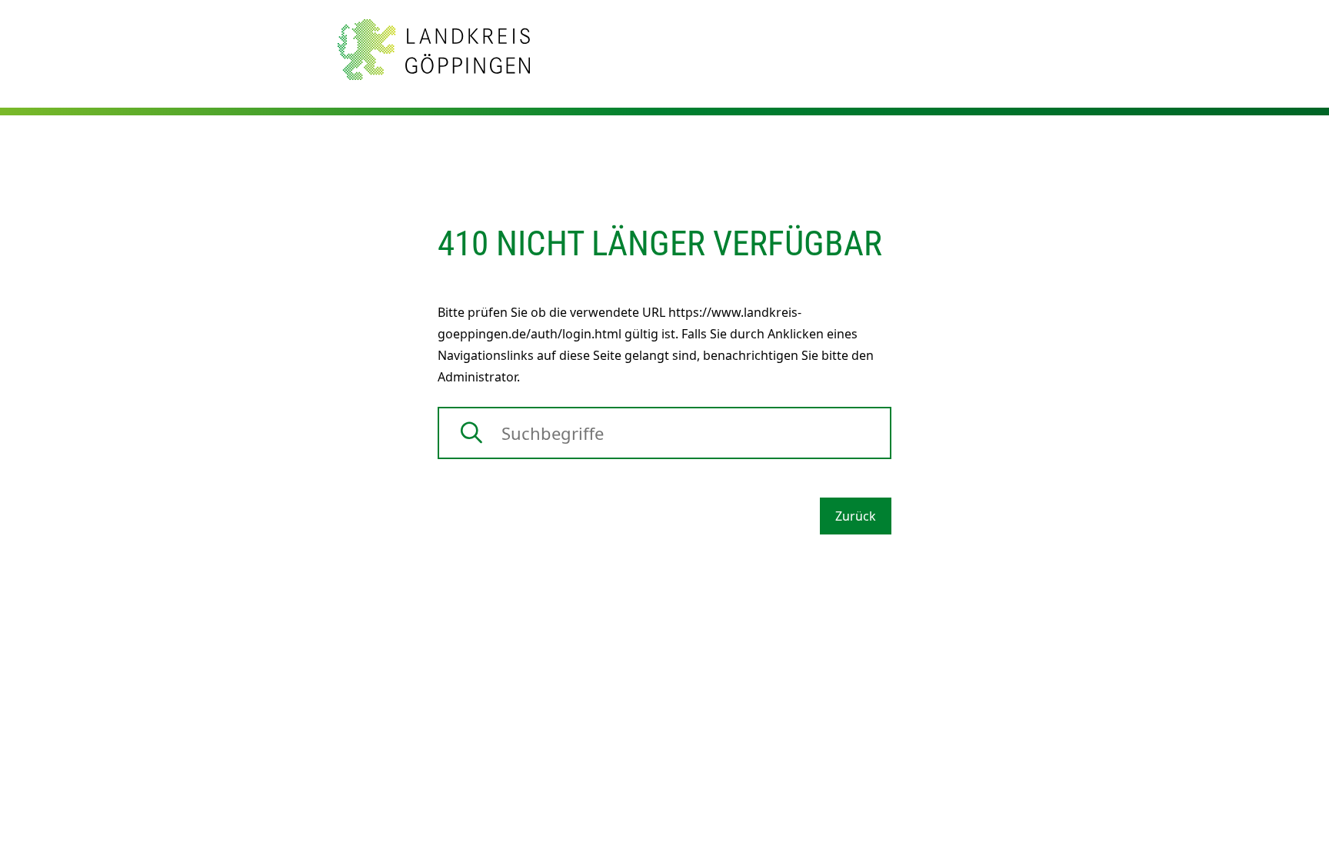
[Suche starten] (471, 433)
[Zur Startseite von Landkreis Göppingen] (434, 48)
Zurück (855, 516)
